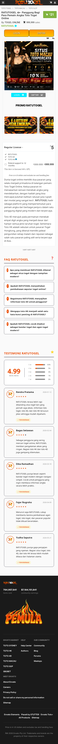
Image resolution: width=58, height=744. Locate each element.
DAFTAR (41, 33)
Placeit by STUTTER (30, 714)
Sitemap (7, 702)
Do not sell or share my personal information (23, 697)
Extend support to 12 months (31, 164)
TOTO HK (7, 651)
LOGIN (16, 33)
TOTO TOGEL (6, 8)
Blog (36, 651)
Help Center (26, 645)
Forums (37, 656)
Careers (7, 687)
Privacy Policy (9, 692)
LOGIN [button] (17, 95)
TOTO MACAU (20, 8)
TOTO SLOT (33, 8)
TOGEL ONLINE (12, 22)
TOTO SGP (8, 666)
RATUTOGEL (41, 200)
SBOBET (7, 671)
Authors (24, 651)
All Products (24, 717)
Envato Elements (12, 714)
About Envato (9, 682)
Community (39, 645)
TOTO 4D (7, 656)
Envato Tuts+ (47, 714)
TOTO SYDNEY (10, 645)
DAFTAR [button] (35, 95)
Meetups (38, 661)
